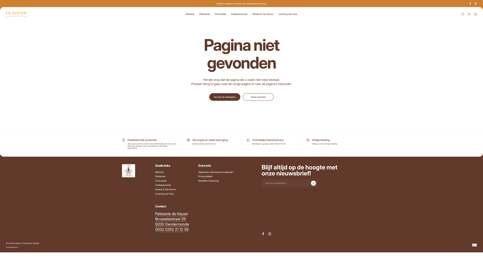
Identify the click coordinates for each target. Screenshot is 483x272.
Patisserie (160, 176)
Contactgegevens (12, 247)
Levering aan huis (164, 193)
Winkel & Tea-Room (165, 189)
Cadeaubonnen (163, 185)
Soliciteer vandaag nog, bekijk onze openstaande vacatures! (241, 3)
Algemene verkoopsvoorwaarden (215, 172)
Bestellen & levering (208, 180)
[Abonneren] (313, 183)
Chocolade (161, 180)
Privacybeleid (205, 176)
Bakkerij (159, 172)
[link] (171, 213)
